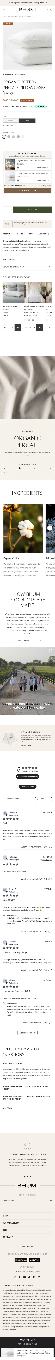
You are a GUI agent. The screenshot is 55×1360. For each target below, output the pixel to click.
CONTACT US (27, 1246)
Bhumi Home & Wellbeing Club (27, 1272)
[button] (47, 10)
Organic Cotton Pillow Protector (10, 307)
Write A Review (27, 786)
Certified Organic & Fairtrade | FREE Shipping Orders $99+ (27, 3)
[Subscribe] (49, 1201)
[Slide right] (49, 46)
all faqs (8, 1108)
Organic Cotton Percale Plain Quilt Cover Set (34, 307)
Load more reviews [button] (27, 1033)
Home (4, 16)
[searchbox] (17, 799)
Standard (10, 120)
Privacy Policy (27, 1340)
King (27, 120)
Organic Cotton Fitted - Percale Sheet (31, 161)
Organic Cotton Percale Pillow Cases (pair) (32, 173)
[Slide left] (6, 46)
